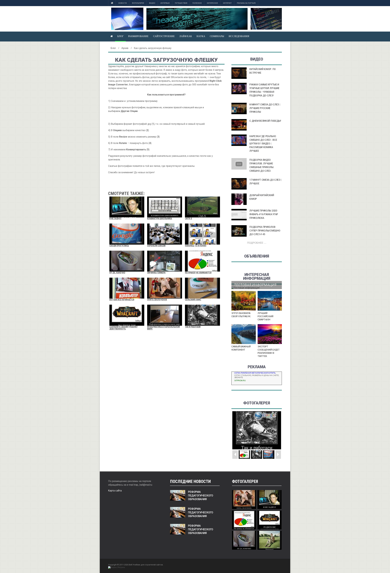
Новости (122, 3)
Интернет (227, 3)
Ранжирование (138, 36)
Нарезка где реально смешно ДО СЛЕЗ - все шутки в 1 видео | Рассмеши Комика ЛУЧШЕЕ (263, 143)
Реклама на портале (246, 3)
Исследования (239, 36)
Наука (201, 36)
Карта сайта (115, 490)
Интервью (165, 3)
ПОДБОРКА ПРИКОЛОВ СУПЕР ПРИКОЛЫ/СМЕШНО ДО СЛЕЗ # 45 (264, 231)
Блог (120, 36)
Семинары (217, 36)
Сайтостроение (164, 36)
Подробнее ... (256, 242)
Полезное (197, 3)
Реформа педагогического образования (200, 495)
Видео (152, 3)
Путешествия (181, 3)
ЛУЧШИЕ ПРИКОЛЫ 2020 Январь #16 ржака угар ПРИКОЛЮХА (263, 214)
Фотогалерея (138, 3)
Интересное (212, 3)
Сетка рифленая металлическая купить (255, 373)
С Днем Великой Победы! (265, 120)
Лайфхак (185, 36)
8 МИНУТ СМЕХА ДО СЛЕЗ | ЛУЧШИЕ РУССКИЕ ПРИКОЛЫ (264, 108)
